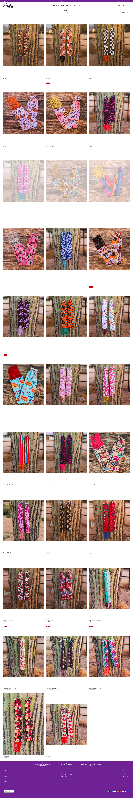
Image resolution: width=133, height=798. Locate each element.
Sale (70, 5)
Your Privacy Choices (125, 776)
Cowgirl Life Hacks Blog (65, 778)
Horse (62, 5)
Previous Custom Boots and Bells (66, 774)
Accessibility (124, 778)
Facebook (5, 779)
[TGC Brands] (8, 5)
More (79, 5)
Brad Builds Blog (64, 776)
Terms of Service (125, 774)
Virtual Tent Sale (56, 5)
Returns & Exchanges (7, 773)
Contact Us (5, 782)
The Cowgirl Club (6, 778)
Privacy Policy (124, 773)
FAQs (74, 5)
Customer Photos (64, 773)
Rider (67, 5)
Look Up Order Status (119, 1)
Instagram (5, 781)
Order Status (6, 776)
